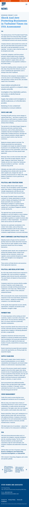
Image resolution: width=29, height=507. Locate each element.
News (4, 8)
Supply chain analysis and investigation (12, 99)
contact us (7, 428)
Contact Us (4, 499)
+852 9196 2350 (23, 1)
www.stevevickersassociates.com (13, 435)
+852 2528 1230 (8, 492)
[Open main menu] (26, 4)
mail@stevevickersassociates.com (10, 493)
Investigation (5, 92)
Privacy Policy (11, 499)
